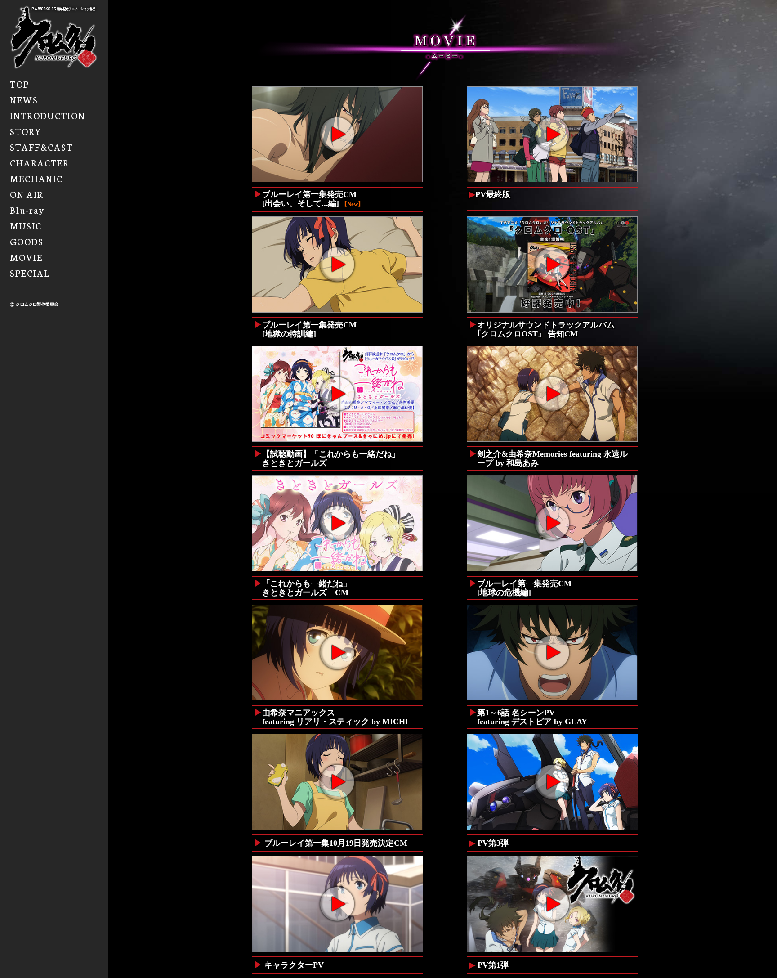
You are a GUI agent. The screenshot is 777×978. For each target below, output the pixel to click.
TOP (19, 83)
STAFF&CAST (41, 146)
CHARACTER (39, 162)
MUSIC (26, 225)
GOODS (27, 241)
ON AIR (27, 194)
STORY (26, 131)
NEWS (24, 99)
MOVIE (26, 257)
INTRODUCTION (47, 115)
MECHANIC (36, 178)
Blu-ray (27, 209)
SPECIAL (30, 272)
